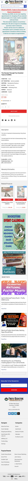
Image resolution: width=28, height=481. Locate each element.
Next (26, 197)
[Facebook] (2, 120)
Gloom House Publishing (20, 454)
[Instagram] (12, 413)
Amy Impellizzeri (5, 464)
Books (16, 426)
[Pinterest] (14, 120)
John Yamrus (18, 456)
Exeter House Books (6, 454)
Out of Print (4, 456)
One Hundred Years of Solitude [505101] (21, 203)
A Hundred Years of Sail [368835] (7, 203)
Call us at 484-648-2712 (14, 409)
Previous (1, 197)
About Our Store (5, 426)
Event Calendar (4, 429)
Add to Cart (7, 199)
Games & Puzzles (19, 431)
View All (16, 466)
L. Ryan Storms (18, 463)
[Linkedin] (11, 120)
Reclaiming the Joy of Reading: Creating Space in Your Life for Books (12, 361)
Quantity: (4, 103)
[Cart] (26, 2)
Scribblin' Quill (4, 459)
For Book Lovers (19, 436)
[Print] (8, 120)
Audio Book (18, 429)
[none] (14, 53)
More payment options (14, 116)
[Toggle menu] (2, 2)
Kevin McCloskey (5, 462)
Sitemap (3, 443)
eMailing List (4, 438)
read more (3, 308)
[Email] (5, 120)
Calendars (17, 434)
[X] (18, 413)
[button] (14, 232)
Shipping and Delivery (6, 431)
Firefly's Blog (4, 441)
